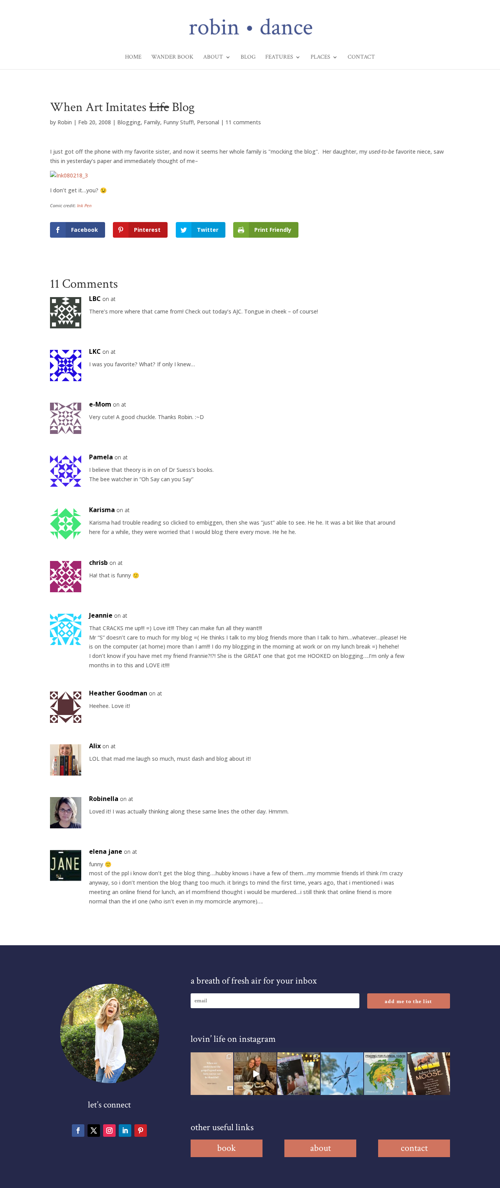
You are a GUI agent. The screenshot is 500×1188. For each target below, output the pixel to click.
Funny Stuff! (178, 122)
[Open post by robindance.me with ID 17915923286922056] (298, 1073)
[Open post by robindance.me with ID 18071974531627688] (212, 1073)
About (213, 57)
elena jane (105, 851)
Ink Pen (84, 205)
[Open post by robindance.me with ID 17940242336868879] (385, 1073)
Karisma (102, 509)
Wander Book (172, 57)
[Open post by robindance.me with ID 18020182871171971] (428, 1073)
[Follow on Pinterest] (140, 1130)
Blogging (129, 122)
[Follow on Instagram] (109, 1130)
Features (279, 57)
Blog (248, 57)
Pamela (101, 457)
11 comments (243, 122)
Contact (361, 57)
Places (320, 57)
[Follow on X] (94, 1130)
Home (133, 57)
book (226, 1148)
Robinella (103, 798)
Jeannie (100, 615)
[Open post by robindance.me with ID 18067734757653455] (342, 1073)
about (320, 1148)
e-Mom (100, 404)
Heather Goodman (118, 693)
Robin (64, 122)
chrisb (98, 562)
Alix (95, 746)
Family (152, 122)
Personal (208, 122)
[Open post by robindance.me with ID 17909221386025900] (255, 1073)
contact (414, 1148)
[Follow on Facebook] (78, 1130)
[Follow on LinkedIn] (125, 1130)
